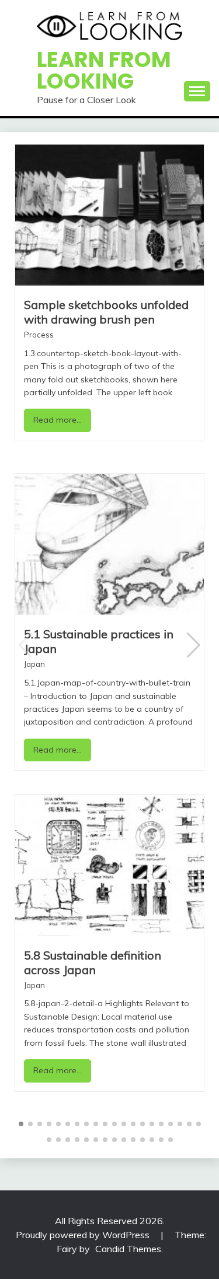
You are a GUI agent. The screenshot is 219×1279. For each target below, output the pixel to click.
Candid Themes (128, 1249)
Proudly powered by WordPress (84, 1235)
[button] (193, 645)
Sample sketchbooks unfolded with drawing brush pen (106, 311)
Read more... (57, 419)
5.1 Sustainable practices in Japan (98, 641)
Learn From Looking (104, 70)
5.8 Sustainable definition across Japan (92, 962)
